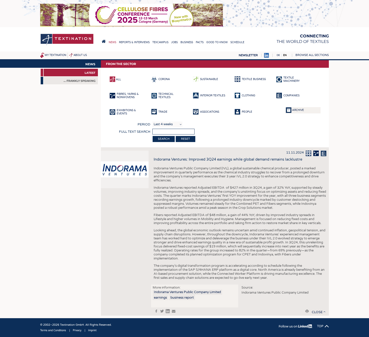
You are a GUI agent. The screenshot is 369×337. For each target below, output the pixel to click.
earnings (160, 298)
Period (144, 124)
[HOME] (103, 41)
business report (182, 298)
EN (285, 55)
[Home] (67, 44)
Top (320, 326)
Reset (185, 139)
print (307, 311)
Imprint (92, 330)
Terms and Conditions (53, 330)
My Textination (55, 55)
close (317, 312)
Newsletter (248, 55)
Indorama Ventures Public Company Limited (187, 292)
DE (278, 55)
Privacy (77, 330)
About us (80, 55)
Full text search (134, 132)
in (167, 311)
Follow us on (288, 326)
